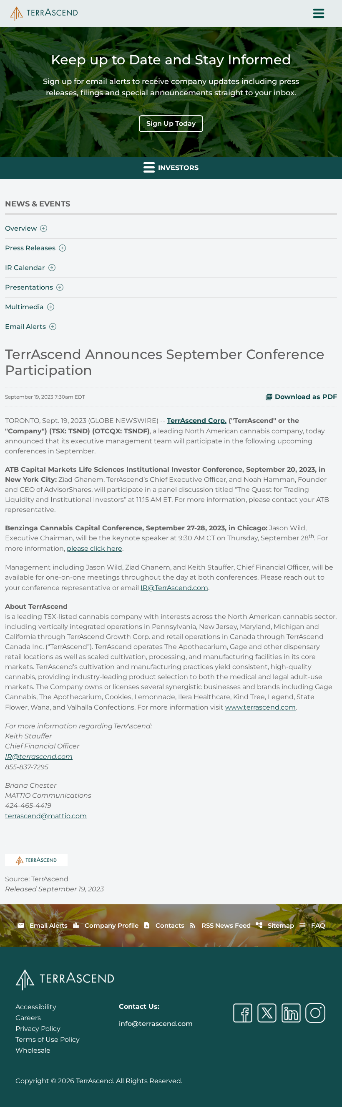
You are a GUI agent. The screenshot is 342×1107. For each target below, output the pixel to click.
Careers (28, 1018)
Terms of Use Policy (47, 1039)
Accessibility (35, 1007)
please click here (94, 548)
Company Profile (105, 925)
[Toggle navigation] (318, 13)
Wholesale (32, 1050)
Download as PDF (306, 397)
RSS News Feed (220, 925)
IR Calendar (25, 268)
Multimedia (24, 307)
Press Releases (30, 248)
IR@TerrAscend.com (174, 588)
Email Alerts (25, 327)
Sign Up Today (171, 123)
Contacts (163, 925)
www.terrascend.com (260, 707)
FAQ (312, 925)
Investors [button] (177, 168)
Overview (21, 228)
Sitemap (274, 925)
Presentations (29, 287)
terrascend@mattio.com (46, 816)
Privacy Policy (37, 1029)
